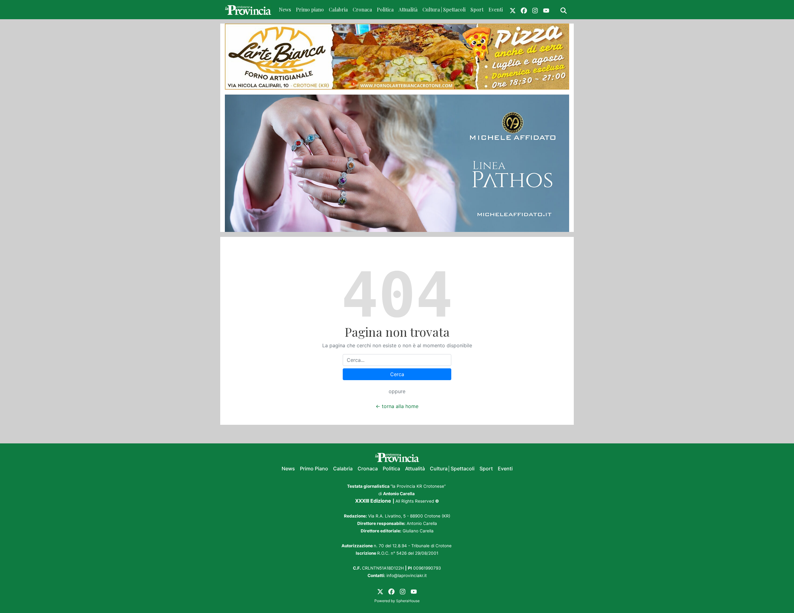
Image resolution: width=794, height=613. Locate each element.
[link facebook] (523, 9)
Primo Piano (314, 468)
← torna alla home (397, 406)
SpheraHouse (408, 600)
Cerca (397, 374)
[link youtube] (546, 9)
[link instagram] (535, 9)
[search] (563, 9)
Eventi (495, 9)
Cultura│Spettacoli (452, 468)
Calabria (338, 9)
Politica (385, 9)
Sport (477, 9)
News (285, 9)
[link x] (512, 9)
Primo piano (310, 9)
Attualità (408, 9)
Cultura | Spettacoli (444, 9)
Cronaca (362, 9)
